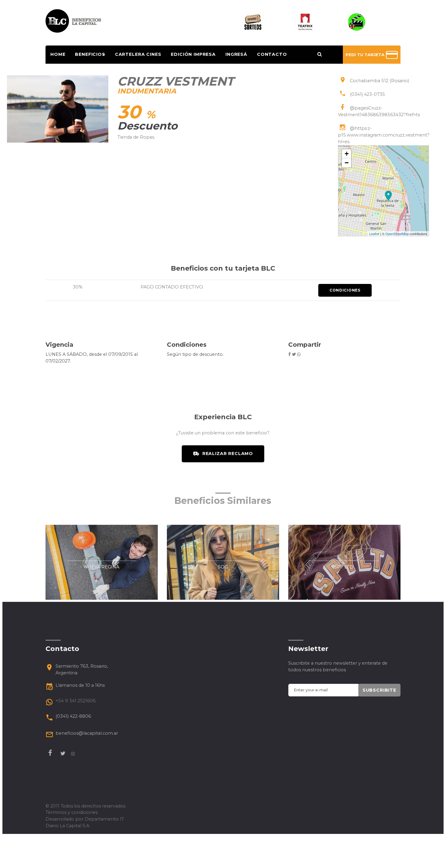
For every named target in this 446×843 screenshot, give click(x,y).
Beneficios (90, 54)
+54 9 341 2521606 (76, 700)
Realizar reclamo (227, 453)
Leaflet (374, 233)
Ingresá (236, 54)
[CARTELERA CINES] (357, 21)
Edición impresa (193, 54)
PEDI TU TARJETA (366, 54)
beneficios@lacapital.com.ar (87, 733)
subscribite (379, 690)
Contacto (272, 54)
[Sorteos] (253, 21)
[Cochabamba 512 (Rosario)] (388, 196)
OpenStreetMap (397, 233)
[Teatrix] (305, 21)
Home (57, 54)
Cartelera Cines (138, 54)
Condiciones (344, 290)
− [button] (347, 163)
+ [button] (347, 153)
